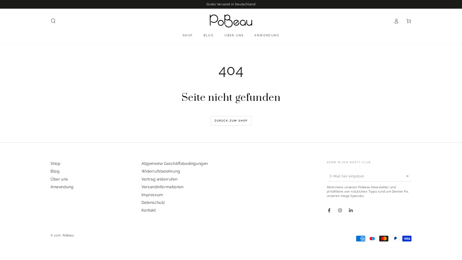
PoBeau (68, 235)
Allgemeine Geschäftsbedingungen (174, 163)
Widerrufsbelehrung (160, 171)
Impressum (152, 195)
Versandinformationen (162, 187)
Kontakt (148, 210)
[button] (53, 21)
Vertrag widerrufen (159, 179)
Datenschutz (153, 202)
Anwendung (62, 187)
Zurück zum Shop (231, 120)
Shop (55, 163)
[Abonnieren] (408, 176)
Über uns (59, 179)
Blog (55, 171)
